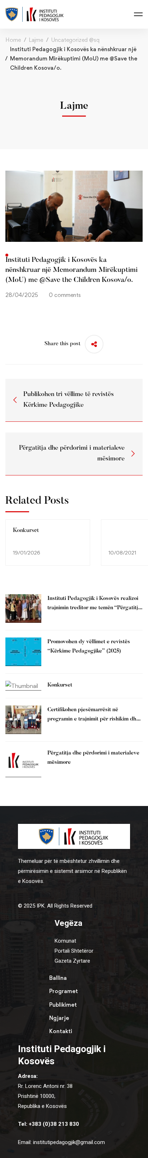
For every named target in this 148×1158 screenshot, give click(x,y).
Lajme (36, 39)
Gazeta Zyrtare (72, 961)
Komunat (65, 941)
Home (13, 39)
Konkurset (26, 530)
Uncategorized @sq (75, 39)
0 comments (65, 295)
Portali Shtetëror (74, 951)
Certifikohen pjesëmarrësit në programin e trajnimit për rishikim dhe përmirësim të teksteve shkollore (93, 719)
